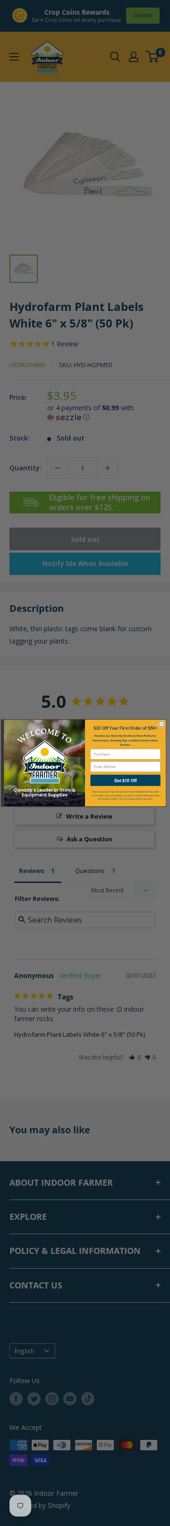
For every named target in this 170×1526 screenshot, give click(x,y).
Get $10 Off (125, 780)
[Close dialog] (161, 723)
